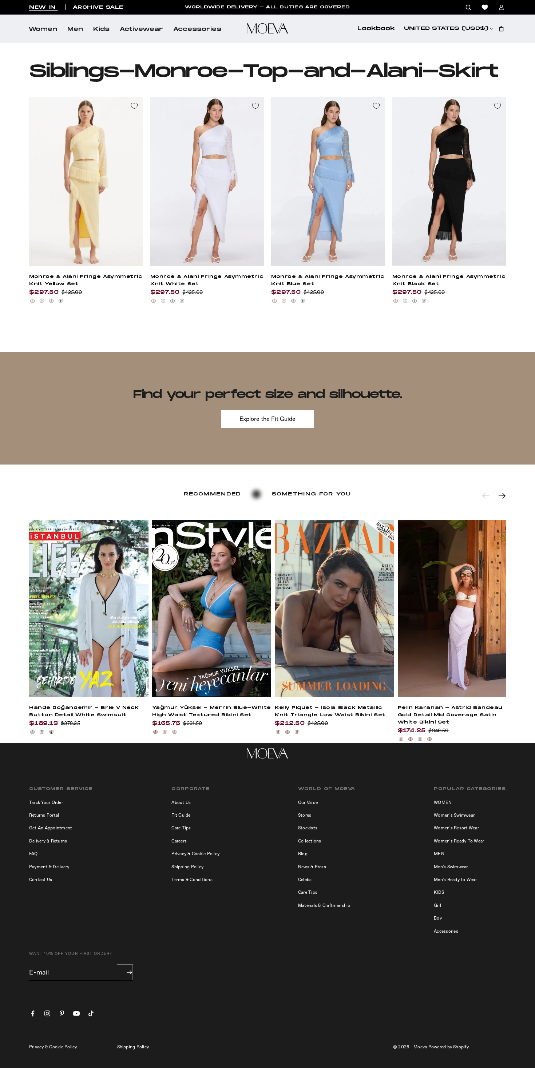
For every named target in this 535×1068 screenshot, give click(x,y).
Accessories (197, 29)
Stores (304, 815)
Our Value (308, 802)
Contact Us (40, 879)
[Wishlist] (485, 7)
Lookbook (376, 28)
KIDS (439, 892)
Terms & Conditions (191, 879)
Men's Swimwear (451, 866)
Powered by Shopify (448, 1046)
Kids (101, 29)
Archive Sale (98, 7)
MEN (439, 853)
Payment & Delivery (49, 866)
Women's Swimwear (454, 815)
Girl (437, 905)
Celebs (305, 879)
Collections (309, 841)
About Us (181, 802)
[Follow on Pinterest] (62, 1013)
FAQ (33, 853)
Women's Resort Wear (456, 827)
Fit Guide (180, 815)
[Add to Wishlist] (134, 106)
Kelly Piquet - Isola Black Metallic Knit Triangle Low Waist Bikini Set (330, 711)
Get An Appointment (50, 827)
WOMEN (443, 802)
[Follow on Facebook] (32, 1013)
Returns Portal (44, 815)
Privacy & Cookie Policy (195, 853)
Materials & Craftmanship (324, 905)
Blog (303, 853)
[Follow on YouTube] (76, 1013)
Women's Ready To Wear (459, 841)
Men (75, 29)
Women (43, 29)
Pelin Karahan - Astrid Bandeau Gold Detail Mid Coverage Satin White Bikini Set (450, 715)
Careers (179, 841)
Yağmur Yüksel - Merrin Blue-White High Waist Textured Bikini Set (211, 711)
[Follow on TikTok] (91, 1013)
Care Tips (181, 827)
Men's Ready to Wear (455, 879)
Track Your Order (46, 802)
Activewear (141, 29)
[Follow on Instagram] (47, 1013)
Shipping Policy (187, 866)
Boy (438, 918)
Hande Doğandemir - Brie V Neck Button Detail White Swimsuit (84, 711)
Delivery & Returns (48, 841)
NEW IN (43, 7)
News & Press (312, 866)
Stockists (307, 827)
